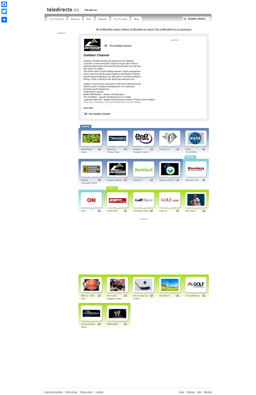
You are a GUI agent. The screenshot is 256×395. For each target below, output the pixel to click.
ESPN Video (112, 211)
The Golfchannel (192, 296)
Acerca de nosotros (53, 392)
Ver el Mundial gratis (108, 29)
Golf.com (163, 211)
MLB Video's (190, 211)
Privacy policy (86, 392)
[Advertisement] (88, 3)
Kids (89, 19)
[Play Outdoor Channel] (92, 45)
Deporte (102, 19)
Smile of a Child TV (167, 180)
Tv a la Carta (120, 19)
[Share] (4, 19)
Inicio (181, 392)
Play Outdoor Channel (99, 114)
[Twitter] (4, 11)
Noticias (75, 19)
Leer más (88, 108)
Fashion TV (164, 149)
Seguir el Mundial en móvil (138, 29)
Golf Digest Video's (141, 211)
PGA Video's (164, 296)
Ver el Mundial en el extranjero (174, 29)
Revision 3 (137, 180)
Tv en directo (57, 19)
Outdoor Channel (114, 180)
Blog (136, 19)
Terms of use (71, 392)
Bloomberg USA (192, 180)
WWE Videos (112, 324)
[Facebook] (4, 4)
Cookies (99, 392)
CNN (83, 211)
